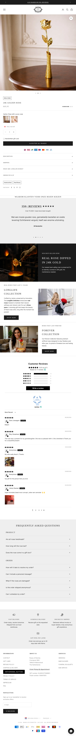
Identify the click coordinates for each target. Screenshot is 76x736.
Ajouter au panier (38, 143)
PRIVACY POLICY (8, 676)
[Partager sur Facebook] (11, 187)
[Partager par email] (20, 187)
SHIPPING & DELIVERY (10, 668)
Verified (36, 407)
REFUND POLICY (8, 664)
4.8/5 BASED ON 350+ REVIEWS (37, 2)
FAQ (4, 686)
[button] (27, 373)
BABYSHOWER (63, 661)
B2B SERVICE (63, 668)
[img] (9, 418)
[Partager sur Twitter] (14, 187)
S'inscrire (10, 711)
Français (46, 718)
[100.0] (37, 400)
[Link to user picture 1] (9, 461)
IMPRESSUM (7, 682)
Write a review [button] (38, 388)
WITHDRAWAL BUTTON (14, 672)
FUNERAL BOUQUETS (66, 664)
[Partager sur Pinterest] (17, 187)
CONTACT (6, 658)
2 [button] (35, 510)
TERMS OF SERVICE (9, 679)
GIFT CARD (6, 661)
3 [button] (38, 510)
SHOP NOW (11, 317)
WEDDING (62, 658)
